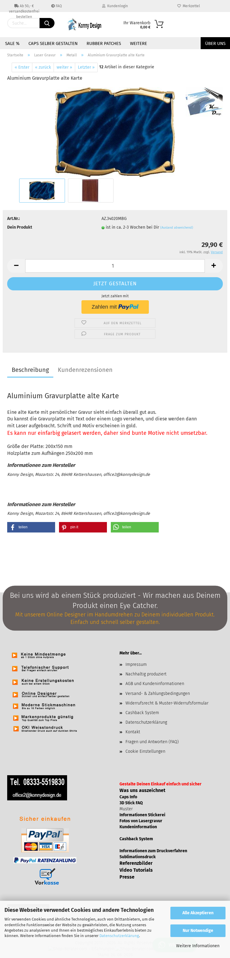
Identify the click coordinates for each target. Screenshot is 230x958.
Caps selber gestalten (53, 43)
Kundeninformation (138, 826)
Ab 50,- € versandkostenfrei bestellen (24, 8)
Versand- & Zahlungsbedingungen (157, 693)
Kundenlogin (116, 6)
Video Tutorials (136, 870)
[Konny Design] (87, 24)
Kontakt (132, 731)
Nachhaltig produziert (146, 674)
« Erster (22, 67)
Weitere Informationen (198, 945)
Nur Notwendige (198, 930)
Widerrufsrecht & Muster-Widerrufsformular (166, 703)
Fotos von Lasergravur (140, 820)
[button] (31, 527)
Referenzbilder (135, 863)
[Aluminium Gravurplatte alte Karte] (115, 132)
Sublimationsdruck (137, 856)
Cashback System (142, 712)
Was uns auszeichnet (142, 790)
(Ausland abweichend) (176, 228)
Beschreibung (30, 369)
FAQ (58, 6)
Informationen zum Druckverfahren (153, 850)
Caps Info (128, 796)
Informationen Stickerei (142, 814)
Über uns (215, 43)
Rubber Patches (104, 43)
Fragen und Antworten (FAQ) (152, 741)
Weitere (138, 43)
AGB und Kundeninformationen (154, 683)
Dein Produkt (19, 227)
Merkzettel (190, 6)
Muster (126, 808)
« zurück (43, 67)
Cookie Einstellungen (145, 751)
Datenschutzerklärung (119, 935)
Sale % (12, 43)
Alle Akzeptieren (198, 912)
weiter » (64, 67)
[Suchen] (47, 23)
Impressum (136, 664)
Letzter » (86, 67)
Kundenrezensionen (85, 369)
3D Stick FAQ (131, 802)
